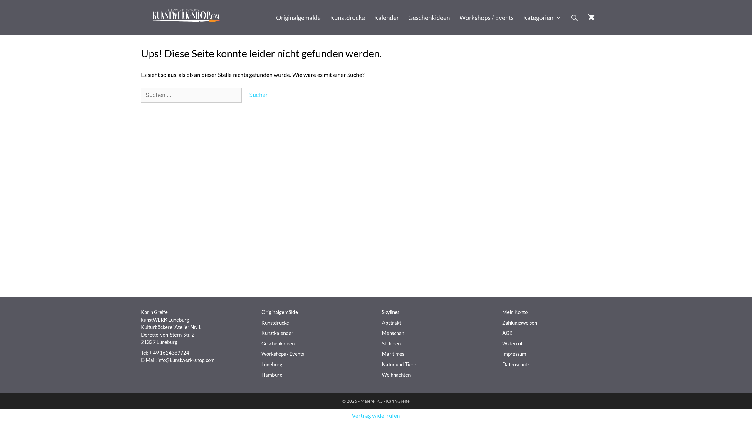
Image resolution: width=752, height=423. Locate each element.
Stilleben (391, 343)
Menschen (393, 333)
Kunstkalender (277, 333)
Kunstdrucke (347, 17)
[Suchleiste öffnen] (574, 17)
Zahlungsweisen (519, 323)
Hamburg (271, 375)
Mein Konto (515, 312)
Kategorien (538, 17)
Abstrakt (391, 323)
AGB (507, 333)
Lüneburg (271, 364)
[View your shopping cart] (591, 17)
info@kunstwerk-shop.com (186, 360)
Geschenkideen (429, 17)
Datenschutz (516, 364)
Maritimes (393, 354)
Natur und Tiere (399, 364)
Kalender (386, 17)
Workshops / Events (486, 17)
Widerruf (512, 343)
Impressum (514, 354)
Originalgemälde (298, 17)
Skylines (391, 312)
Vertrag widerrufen (376, 415)
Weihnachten (396, 375)
